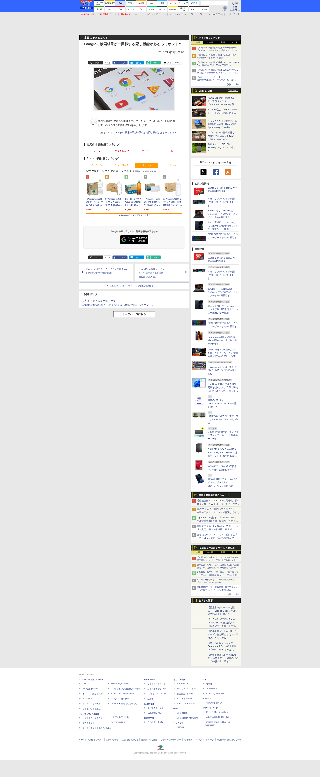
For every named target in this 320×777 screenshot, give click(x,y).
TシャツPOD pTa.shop (217, 712)
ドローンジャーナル (91, 704)
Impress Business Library (122, 694)
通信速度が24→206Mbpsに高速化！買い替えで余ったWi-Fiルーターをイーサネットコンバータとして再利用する (218, 504)
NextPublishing (118, 722)
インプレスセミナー (120, 699)
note (155, 63)
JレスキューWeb (184, 699)
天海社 (209, 684)
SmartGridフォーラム (120, 684)
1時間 (197, 42)
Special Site (205, 90)
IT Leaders (87, 699)
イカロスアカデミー (186, 704)
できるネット (88, 723)
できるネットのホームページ (99, 300)
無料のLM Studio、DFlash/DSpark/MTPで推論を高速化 (222, 403)
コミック (171, 165)
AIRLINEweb (182, 684)
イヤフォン (96, 165)
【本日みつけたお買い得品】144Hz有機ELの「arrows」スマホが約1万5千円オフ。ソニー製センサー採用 (218, 50)
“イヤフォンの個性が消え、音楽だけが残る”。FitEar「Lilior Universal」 (222, 135)
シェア (122, 63)
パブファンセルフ (214, 703)
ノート (96, 151)
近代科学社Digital (155, 722)
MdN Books (182, 713)
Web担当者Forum (90, 689)
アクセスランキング (209, 38)
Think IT (86, 684)
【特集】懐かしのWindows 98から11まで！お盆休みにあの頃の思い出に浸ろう (223, 658)
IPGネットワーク (210, 708)
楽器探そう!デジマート (158, 689)
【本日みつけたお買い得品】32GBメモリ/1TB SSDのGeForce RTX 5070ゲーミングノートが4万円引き (218, 73)
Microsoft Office (216, 14)
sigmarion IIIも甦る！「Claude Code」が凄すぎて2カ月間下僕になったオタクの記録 (217, 520)
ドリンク (146, 165)
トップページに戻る (134, 314)
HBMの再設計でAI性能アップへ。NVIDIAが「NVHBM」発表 (223, 419)
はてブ (139, 63)
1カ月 (234, 42)
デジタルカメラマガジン (93, 718)
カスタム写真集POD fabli (218, 717)
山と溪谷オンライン (157, 708)
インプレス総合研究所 (92, 694)
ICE (204, 679)
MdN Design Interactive (187, 718)
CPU (202, 14)
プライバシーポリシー (171, 740)
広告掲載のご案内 (130, 740)
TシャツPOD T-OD (157, 694)
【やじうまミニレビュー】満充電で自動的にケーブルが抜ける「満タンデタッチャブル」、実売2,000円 (218, 80)
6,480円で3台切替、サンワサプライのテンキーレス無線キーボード (223, 435)
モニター (139, 14)
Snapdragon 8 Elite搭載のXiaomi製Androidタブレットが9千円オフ (222, 340)
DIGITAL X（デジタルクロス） (124, 704)
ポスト (98, 63)
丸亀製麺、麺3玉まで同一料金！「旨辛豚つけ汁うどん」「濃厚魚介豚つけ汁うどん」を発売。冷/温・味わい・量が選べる (217, 575)
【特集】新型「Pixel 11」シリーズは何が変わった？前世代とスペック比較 (223, 634)
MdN (175, 709)
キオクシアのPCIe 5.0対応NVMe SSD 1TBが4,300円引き (223, 202)
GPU (193, 14)
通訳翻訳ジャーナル (186, 694)
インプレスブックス (120, 717)
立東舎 (151, 699)
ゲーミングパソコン (157, 14)
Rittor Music (150, 679)
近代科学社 (149, 718)
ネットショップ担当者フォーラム (126, 689)
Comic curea (211, 689)
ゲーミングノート (178, 14)
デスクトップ (122, 151)
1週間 (222, 42)
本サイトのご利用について (91, 740)
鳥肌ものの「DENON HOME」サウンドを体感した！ (222, 147)
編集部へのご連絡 (149, 740)
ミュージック (122, 165)
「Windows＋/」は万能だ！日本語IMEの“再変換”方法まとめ (222, 370)
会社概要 (188, 740)
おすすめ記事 (206, 600)
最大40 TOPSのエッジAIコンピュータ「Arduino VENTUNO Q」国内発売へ (223, 482)
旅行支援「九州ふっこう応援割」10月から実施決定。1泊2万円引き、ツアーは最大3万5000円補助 (218, 568)
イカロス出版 (179, 679)
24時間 (209, 42)
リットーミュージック (158, 684)
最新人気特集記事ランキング (214, 495)
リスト (107, 63)
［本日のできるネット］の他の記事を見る (134, 285)
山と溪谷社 (149, 704)
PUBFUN (206, 699)
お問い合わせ (112, 740)
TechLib (180, 727)
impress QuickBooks (215, 694)
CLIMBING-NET (155, 713)
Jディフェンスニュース (187, 689)
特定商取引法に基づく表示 (229, 740)
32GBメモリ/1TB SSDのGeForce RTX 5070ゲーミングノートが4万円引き (223, 214)
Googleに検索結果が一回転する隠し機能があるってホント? (146, 132)
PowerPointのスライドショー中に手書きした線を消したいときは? (151, 273)
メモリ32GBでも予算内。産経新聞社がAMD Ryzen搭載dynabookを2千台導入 (222, 124)
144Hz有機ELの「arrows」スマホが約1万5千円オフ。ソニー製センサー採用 (223, 225)
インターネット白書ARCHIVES (96, 728)
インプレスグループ (205, 740)
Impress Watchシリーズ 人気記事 (217, 547)
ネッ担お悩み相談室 (91, 709)
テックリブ (178, 723)
